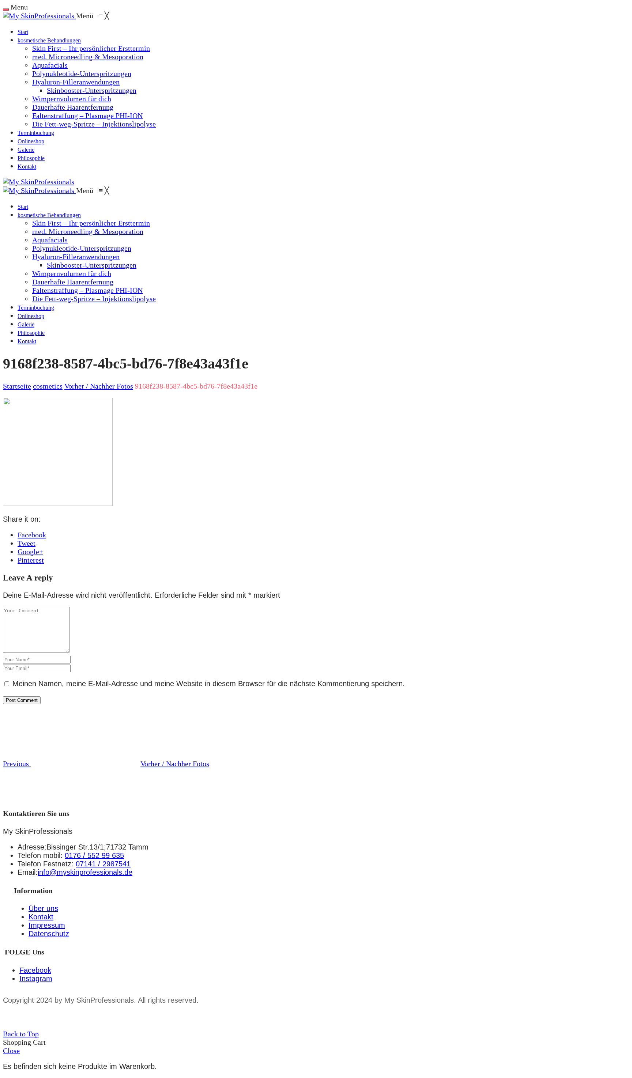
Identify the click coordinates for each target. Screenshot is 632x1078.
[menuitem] (23, 31)
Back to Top (21, 1034)
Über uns (43, 908)
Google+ (30, 552)
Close (11, 1051)
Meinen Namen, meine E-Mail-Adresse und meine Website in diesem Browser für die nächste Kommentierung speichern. (208, 684)
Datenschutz (49, 934)
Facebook (32, 535)
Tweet (26, 543)
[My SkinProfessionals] (39, 16)
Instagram (35, 979)
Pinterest (31, 560)
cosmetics (48, 386)
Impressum (47, 925)
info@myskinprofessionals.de (85, 872)
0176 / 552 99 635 (94, 855)
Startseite (17, 386)
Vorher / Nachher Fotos (98, 386)
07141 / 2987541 (103, 864)
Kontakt (41, 917)
